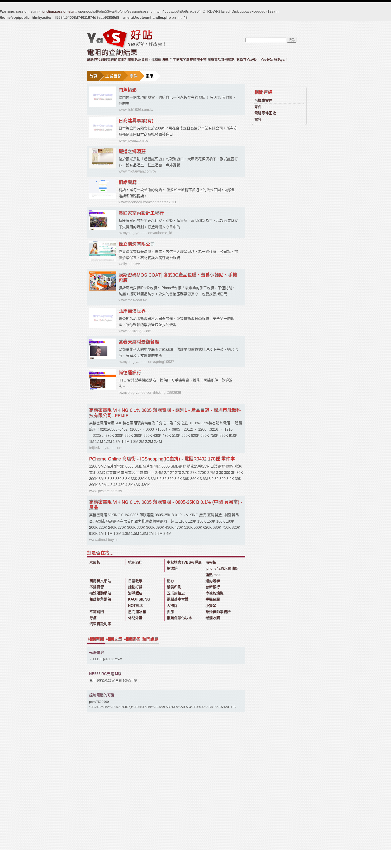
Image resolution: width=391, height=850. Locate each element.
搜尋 (292, 40)
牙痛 (93, 618)
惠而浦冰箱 (137, 612)
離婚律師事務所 (218, 612)
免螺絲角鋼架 (100, 599)
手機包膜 (212, 599)
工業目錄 (113, 76)
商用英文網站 (100, 581)
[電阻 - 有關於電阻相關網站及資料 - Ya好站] (126, 38)
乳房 (170, 612)
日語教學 (135, 581)
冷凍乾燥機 (214, 593)
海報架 (210, 562)
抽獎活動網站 (100, 593)
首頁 (93, 76)
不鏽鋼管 (96, 587)
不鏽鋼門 (96, 612)
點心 (170, 581)
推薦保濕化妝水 (179, 618)
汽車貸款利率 (100, 624)
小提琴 (210, 605)
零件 (133, 76)
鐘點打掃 (135, 587)
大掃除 (172, 605)
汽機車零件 (263, 100)
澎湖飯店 (135, 593)
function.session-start (58, 11)
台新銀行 (212, 587)
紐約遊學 (212, 581)
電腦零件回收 (265, 113)
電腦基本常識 (177, 599)
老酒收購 (212, 618)
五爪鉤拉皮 (176, 593)
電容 (258, 119)
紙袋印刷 (174, 587)
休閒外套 (135, 618)
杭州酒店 (135, 562)
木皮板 (94, 562)
